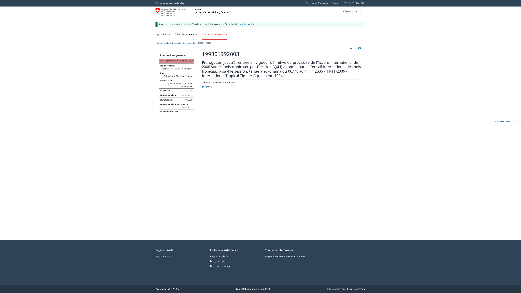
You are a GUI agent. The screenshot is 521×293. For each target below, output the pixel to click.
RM (357, 3)
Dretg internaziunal (220, 266)
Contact (336, 3)
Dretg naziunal (217, 261)
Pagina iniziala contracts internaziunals (285, 256)
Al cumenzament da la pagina (507, 121)
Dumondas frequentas (317, 3)
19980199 (207, 87)
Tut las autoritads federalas (169, 3)
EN (362, 3)
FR (349, 3)
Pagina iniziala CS (219, 256)
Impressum (360, 288)
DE (345, 3)
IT (353, 3)
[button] (186, 34)
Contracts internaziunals (183, 43)
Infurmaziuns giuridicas (339, 288)
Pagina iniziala (162, 43)
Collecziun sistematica (243, 24)
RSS (175, 289)
